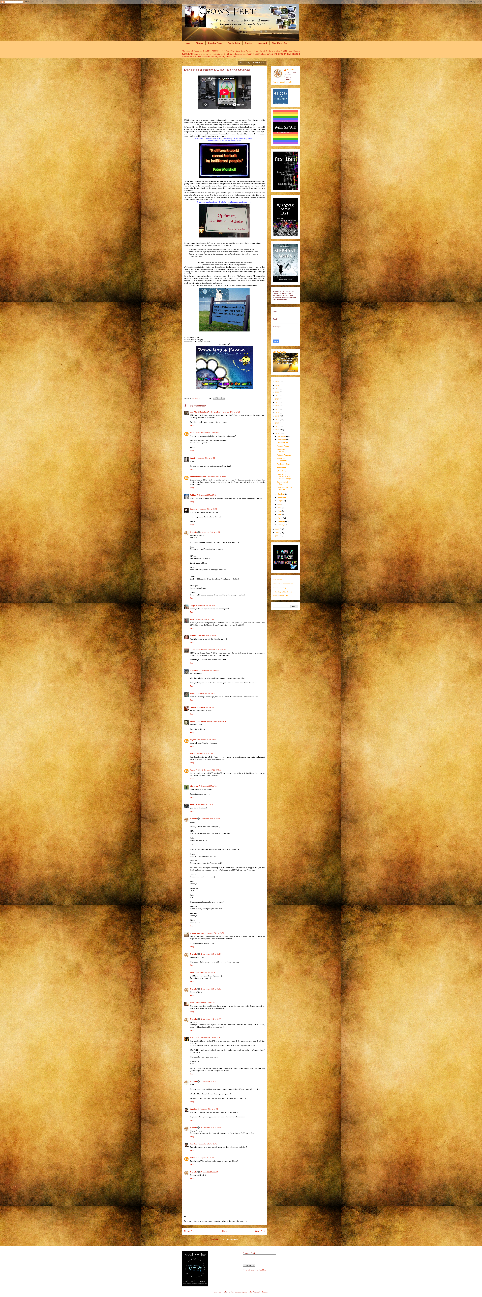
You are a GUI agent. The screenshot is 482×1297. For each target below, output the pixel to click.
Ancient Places (193, 51)
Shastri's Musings (280, 588)
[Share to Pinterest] (224, 398)
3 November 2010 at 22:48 (207, 509)
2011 (277, 430)
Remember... (282, 467)
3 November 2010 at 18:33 (230, 412)
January (281, 525)
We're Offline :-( (283, 471)
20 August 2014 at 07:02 (207, 1158)
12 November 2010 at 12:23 (210, 954)
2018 (277, 406)
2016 (277, 413)
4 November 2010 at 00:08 (216, 650)
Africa (184, 51)
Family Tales (234, 43)
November (282, 440)
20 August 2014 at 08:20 (209, 1172)
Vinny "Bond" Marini (198, 721)
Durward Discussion (198, 477)
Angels (202, 51)
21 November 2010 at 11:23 (210, 1081)
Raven (192, 693)
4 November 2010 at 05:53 (205, 693)
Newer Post (189, 1231)
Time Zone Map (279, 43)
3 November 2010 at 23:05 (210, 532)
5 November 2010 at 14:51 (208, 786)
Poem (290, 51)
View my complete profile (282, 82)
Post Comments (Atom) (229, 1239)
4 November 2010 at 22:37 (204, 754)
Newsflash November (282, 450)
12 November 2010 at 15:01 (205, 973)
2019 (277, 402)
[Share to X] (219, 398)
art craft (213, 54)
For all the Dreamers (282, 460)
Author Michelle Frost (215, 51)
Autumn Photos (283, 446)
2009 (277, 529)
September (282, 497)
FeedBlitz (262, 1270)
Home (188, 43)
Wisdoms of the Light (201, 54)
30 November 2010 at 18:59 (210, 1128)
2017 (277, 409)
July (279, 504)
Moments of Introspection (283, 584)
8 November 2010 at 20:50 (210, 819)
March (280, 518)
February (281, 521)
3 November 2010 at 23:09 (205, 606)
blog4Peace (229, 54)
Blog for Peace (215, 43)
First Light (255, 51)
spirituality (201, 56)
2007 (277, 536)
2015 (277, 416)
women (233, 56)
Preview (246, 1270)
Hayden (193, 740)
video (208, 56)
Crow (233, 51)
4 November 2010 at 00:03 (206, 636)
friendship (257, 54)
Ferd (192, 619)
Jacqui (192, 606)
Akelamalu (194, 786)
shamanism (192, 56)
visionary (215, 57)
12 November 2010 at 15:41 (210, 989)
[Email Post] (210, 398)
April (280, 514)
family (249, 54)
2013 (277, 423)
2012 (277, 426)
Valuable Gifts (282, 443)
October (281, 494)
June (280, 508)
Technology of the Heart (282, 592)
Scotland (187, 53)
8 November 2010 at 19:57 (205, 805)
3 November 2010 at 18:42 (210, 433)
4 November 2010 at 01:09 (209, 670)
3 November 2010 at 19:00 (205, 458)
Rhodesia (296, 51)
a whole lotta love (197, 933)
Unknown (193, 1158)
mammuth (248, 1292)
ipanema (193, 509)
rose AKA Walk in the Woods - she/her (205, 412)
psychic (185, 57)
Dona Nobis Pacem (243, 51)
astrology (220, 54)
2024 (277, 385)
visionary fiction (224, 57)
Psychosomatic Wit (280, 596)
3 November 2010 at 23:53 (204, 619)
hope (264, 54)
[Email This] (214, 398)
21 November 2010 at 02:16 (210, 1038)
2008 (277, 533)
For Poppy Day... (283, 464)
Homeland (262, 43)
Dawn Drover (195, 433)
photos (296, 53)
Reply (192, 425)
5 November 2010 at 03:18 (211, 770)
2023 (277, 389)
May (279, 511)
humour (270, 54)
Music (263, 50)
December (282, 436)
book (237, 54)
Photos (199, 43)
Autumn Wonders (284, 455)
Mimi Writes (277, 580)
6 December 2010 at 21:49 (207, 1144)
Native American (274, 51)
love (289, 54)
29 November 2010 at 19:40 (208, 1109)
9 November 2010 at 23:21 (214, 933)
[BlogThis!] (217, 398)
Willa (192, 973)
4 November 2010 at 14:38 (206, 707)
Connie (193, 636)
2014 (277, 420)
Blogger (264, 1292)
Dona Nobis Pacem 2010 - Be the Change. (284, 476)
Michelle (193, 532)
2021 (277, 395)
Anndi (192, 458)
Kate (192, 754)
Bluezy (192, 805)
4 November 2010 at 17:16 (216, 721)
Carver (192, 1003)
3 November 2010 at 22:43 (206, 495)
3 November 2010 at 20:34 (216, 477)
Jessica (193, 707)
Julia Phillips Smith (198, 650)
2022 (277, 392)
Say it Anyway (279, 352)
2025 (277, 382)
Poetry (248, 43)
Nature (284, 51)
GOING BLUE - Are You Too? (284, 489)
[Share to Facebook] (221, 398)
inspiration (280, 53)
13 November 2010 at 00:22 (206, 1003)
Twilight (193, 495)
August (281, 501)
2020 (277, 399)
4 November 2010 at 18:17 (206, 740)
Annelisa (193, 1109)
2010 (277, 433)
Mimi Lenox (194, 1038)
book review (243, 54)
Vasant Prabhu (195, 770)
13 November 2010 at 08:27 (210, 1019)
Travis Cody (194, 670)
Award (228, 51)
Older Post (260, 1231)
